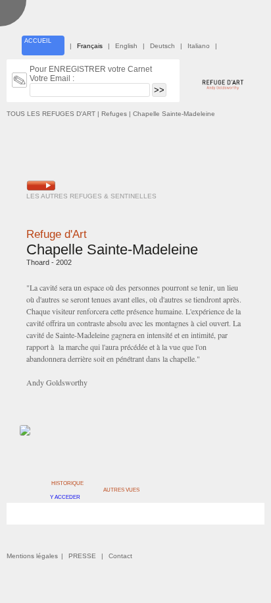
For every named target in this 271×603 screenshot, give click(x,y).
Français (90, 45)
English (126, 45)
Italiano (198, 45)
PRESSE (82, 556)
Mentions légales (32, 556)
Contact (120, 556)
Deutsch (162, 45)
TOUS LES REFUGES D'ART (51, 113)
